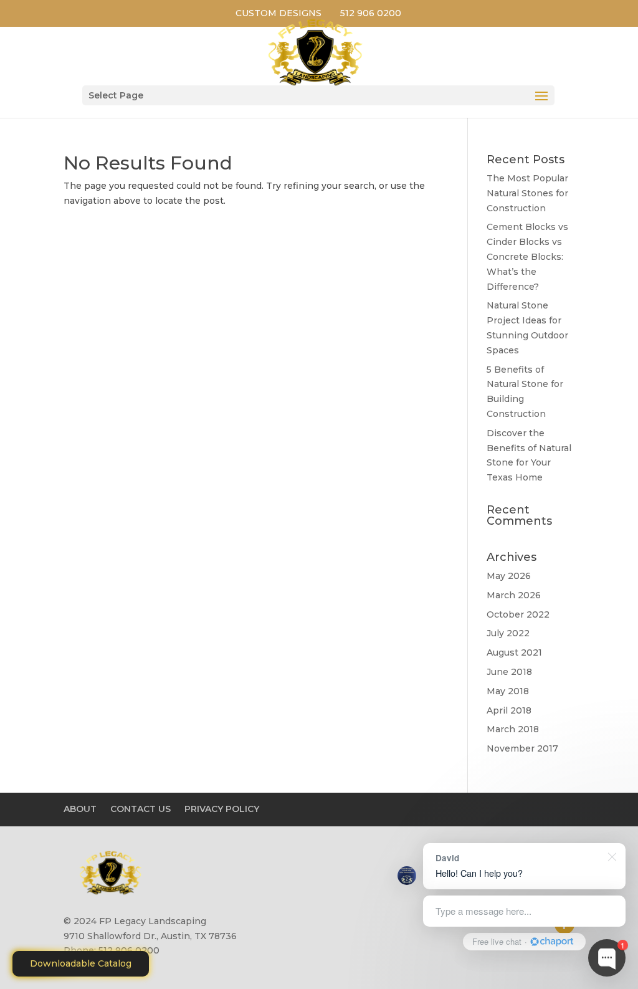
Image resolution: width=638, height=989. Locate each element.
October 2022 (518, 614)
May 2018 (508, 691)
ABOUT (80, 809)
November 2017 (522, 748)
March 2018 (513, 729)
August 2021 (514, 652)
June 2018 (509, 671)
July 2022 (508, 633)
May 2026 (509, 575)
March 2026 (514, 595)
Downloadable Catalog (80, 963)
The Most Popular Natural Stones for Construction (527, 193)
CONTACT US (140, 809)
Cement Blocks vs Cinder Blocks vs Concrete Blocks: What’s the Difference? (527, 256)
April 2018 (509, 710)
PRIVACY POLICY (221, 809)
